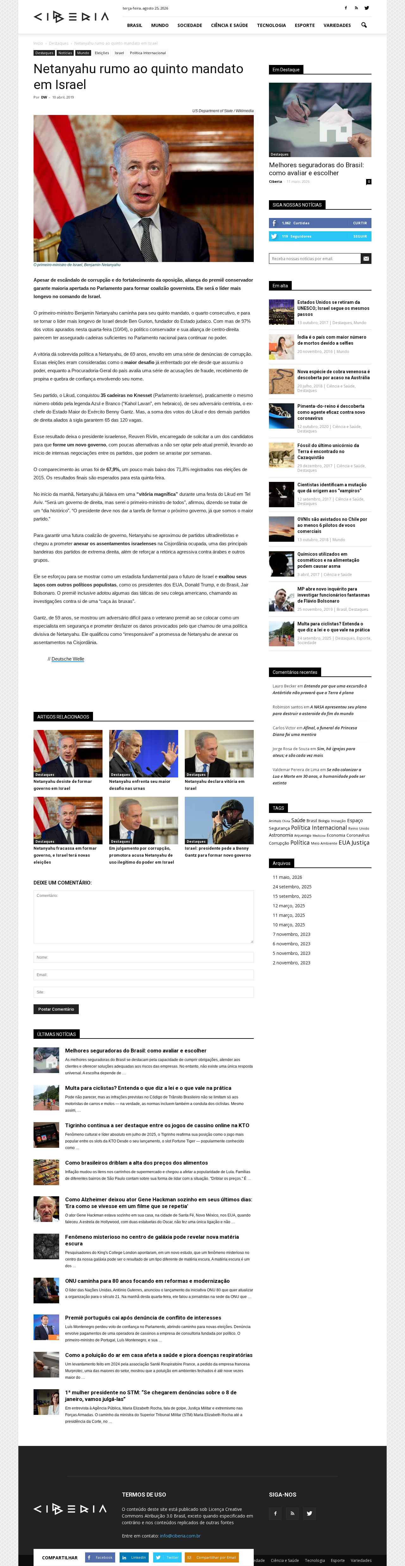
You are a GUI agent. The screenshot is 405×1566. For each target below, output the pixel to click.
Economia (336, 835)
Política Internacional (148, 52)
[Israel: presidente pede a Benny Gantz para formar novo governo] (219, 842)
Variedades (337, 25)
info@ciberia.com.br (180, 1536)
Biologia (324, 821)
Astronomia (281, 835)
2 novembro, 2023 (291, 963)
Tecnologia (271, 25)
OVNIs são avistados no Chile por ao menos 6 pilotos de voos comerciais (332, 525)
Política (300, 842)
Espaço (355, 820)
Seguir (360, 236)
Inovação (338, 821)
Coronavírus (358, 835)
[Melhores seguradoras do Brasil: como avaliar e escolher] (320, 120)
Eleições (102, 52)
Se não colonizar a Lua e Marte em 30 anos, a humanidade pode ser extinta (319, 776)
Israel (119, 52)
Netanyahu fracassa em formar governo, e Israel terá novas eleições (65, 855)
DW (44, 97)
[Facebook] (346, 8)
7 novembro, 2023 (291, 934)
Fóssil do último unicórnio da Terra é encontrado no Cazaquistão (328, 451)
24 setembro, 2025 (292, 887)
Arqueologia (302, 835)
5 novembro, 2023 (291, 953)
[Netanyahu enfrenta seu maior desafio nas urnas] (143, 775)
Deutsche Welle (68, 659)
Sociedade (190, 25)
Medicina (319, 836)
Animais (275, 821)
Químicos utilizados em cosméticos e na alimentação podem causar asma (328, 560)
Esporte (305, 25)
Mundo (160, 25)
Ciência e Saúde (229, 25)
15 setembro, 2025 (292, 896)
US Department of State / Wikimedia (223, 111)
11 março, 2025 (289, 915)
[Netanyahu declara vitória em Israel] (219, 775)
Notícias (65, 52)
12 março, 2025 (289, 906)
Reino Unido (358, 828)
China (286, 821)
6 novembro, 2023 (291, 944)
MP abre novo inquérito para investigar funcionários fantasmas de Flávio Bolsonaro (333, 595)
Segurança (279, 828)
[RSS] (356, 8)
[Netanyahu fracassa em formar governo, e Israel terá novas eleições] (68, 842)
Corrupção (279, 843)
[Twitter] (366, 8)
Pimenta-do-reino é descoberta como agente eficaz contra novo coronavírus (331, 412)
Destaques (44, 52)
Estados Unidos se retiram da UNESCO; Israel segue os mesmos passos (333, 308)
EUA (344, 842)
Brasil (134, 25)
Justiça (361, 842)
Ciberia (275, 181)
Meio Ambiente (324, 843)
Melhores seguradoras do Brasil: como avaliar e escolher (316, 169)
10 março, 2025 (289, 925)
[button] (363, 25)
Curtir (360, 223)
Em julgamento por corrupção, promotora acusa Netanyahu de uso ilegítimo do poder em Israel (141, 855)
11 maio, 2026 (287, 877)
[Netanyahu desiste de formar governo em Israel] (68, 775)
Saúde (298, 820)
